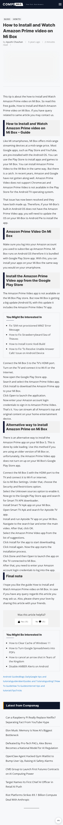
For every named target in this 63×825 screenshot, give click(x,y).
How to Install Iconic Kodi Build (27, 344)
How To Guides (20, 685)
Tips (14, 690)
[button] (58, 820)
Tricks (19, 690)
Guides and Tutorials (34, 681)
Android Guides (11, 676)
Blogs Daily (24, 676)
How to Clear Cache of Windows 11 (30, 643)
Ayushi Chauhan (14, 41)
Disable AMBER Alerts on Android (28, 666)
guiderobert (18, 681)
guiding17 (50, 681)
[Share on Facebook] (30, 90)
